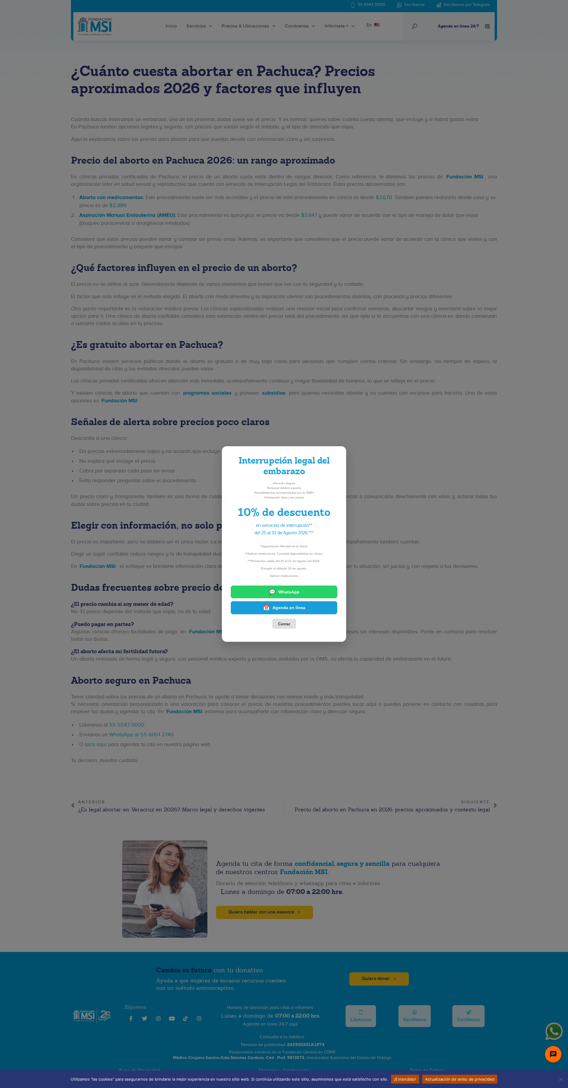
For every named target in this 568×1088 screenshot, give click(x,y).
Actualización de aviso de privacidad (459, 1078)
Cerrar (284, 623)
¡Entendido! (405, 1078)
